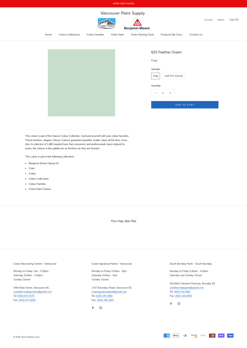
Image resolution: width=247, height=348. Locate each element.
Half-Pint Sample (173, 75)
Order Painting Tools (142, 34)
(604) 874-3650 (27, 300)
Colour (32, 173)
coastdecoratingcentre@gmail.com (32, 291)
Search (220, 19)
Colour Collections (69, 34)
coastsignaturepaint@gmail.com (109, 291)
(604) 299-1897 (105, 300)
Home (48, 34)
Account (208, 19)
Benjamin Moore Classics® (44, 163)
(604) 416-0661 (182, 291)
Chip (155, 75)
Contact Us (195, 34)
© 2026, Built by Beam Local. (26, 337)
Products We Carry (171, 34)
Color (32, 168)
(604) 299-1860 (104, 295)
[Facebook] (93, 308)
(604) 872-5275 (26, 295)
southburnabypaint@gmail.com (187, 287)
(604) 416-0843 (183, 295)
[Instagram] (100, 308)
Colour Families (95, 34)
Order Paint (117, 34)
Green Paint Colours (40, 189)
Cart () (234, 19)
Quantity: (156, 85)
